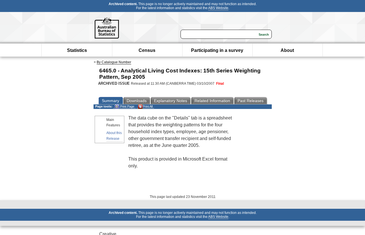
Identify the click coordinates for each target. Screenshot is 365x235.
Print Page (126, 106)
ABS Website (218, 8)
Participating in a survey (217, 50)
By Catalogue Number (114, 62)
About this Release (114, 135)
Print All (148, 106)
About (287, 50)
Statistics (77, 50)
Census (147, 50)
